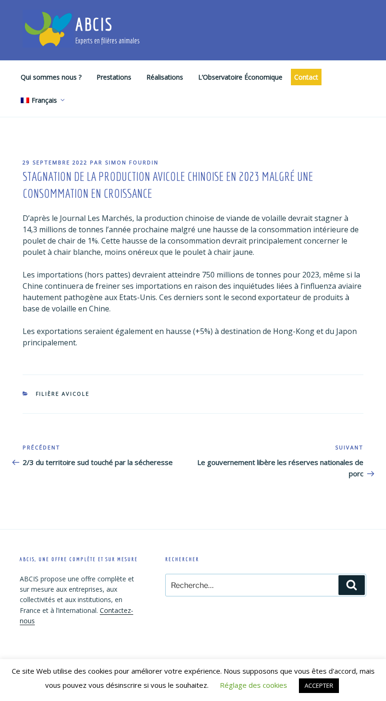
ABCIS (94, 24)
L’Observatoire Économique (240, 77)
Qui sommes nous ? (51, 77)
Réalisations (164, 77)
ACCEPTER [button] (319, 685)
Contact (306, 77)
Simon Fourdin (132, 162)
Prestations (113, 77)
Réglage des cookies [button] (253, 685)
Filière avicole (63, 393)
